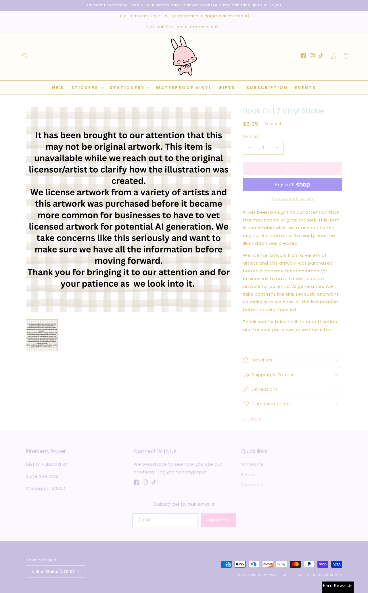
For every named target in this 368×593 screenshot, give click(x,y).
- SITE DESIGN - (293, 575)
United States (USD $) (53, 571)
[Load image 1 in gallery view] (42, 335)
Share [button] (256, 419)
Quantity (251, 136)
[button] (25, 55)
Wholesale (252, 464)
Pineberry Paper (265, 575)
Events (248, 475)
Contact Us (253, 485)
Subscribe (218, 520)
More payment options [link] (292, 198)
